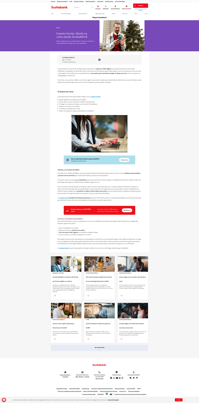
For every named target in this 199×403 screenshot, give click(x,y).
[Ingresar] (55, 295)
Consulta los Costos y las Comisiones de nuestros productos (130, 394)
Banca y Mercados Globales (90, 391)
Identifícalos (127, 210)
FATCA (139, 388)
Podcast (87, 377)
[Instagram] (122, 378)
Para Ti (136, 13)
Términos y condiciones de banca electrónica (69, 391)
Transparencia (85, 388)
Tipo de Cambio (131, 388)
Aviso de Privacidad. (113, 400)
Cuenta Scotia (95, 97)
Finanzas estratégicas (65, 13)
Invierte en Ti (122, 391)
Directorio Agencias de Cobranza (108, 391)
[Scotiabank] (61, 7)
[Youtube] (117, 378)
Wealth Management (90, 1)
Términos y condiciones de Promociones (102, 388)
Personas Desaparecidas (88, 394)
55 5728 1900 (99, 377)
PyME (70, 1)
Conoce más (124, 160)
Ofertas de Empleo (120, 388)
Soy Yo (146, 13)
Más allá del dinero (83, 13)
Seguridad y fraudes (100, 13)
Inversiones (125, 13)
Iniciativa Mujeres (109, 1)
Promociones (100, 1)
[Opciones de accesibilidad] (4, 400)
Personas (53, 1)
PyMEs (113, 13)
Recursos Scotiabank (133, 391)
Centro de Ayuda (65, 375)
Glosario (81, 377)
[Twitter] (114, 378)
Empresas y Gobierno (79, 1)
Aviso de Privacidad (74, 388)
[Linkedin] (119, 378)
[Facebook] (111, 378)
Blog (77, 377)
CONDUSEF (100, 394)
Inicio (52, 13)
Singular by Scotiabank (62, 1)
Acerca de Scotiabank (120, 1)
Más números (99, 378)
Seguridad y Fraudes (61, 388)
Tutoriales (65, 377)
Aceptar (178, 400)
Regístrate (141, 10)
